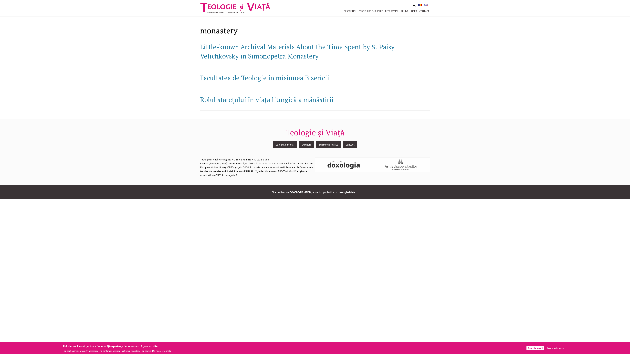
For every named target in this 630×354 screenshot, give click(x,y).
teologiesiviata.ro (348, 192)
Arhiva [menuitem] (404, 11)
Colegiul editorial (285, 144)
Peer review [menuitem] (391, 11)
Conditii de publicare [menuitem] (370, 11)
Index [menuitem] (414, 11)
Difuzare (306, 144)
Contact (350, 144)
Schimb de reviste (328, 144)
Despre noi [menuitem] (350, 11)
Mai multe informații (161, 351)
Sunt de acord (535, 348)
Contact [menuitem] (424, 11)
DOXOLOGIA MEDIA (300, 192)
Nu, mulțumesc (556, 348)
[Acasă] (235, 8)
